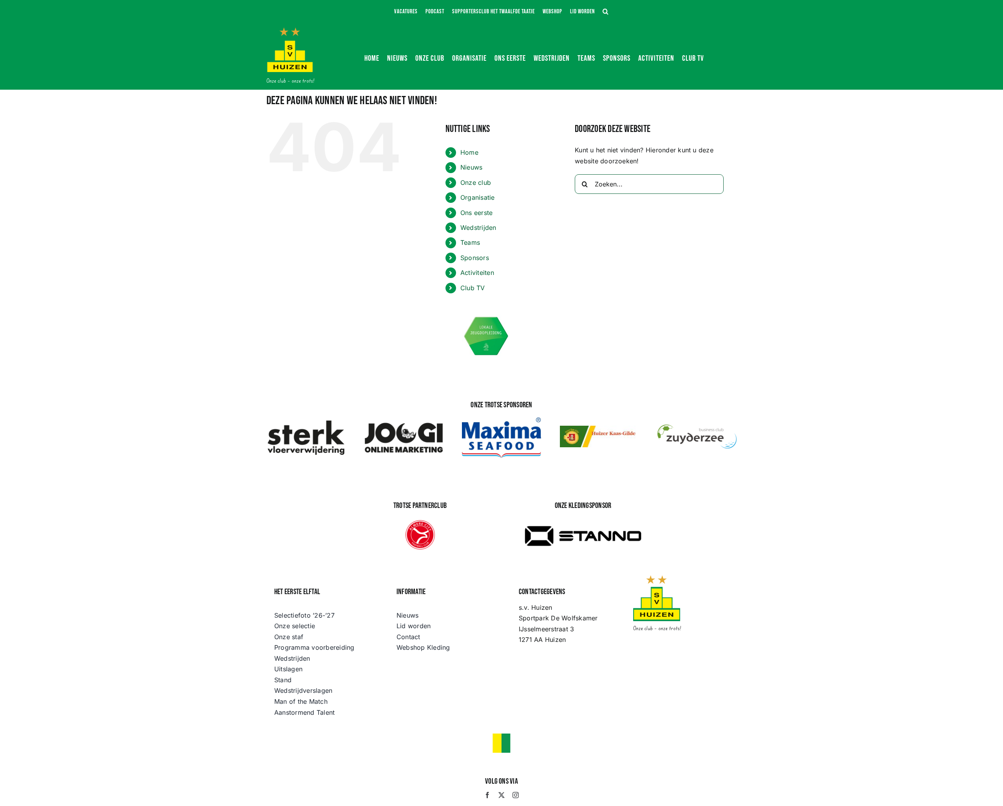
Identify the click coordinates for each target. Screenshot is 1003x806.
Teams (470, 242)
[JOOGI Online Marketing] (404, 422)
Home (469, 152)
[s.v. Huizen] (289, 30)
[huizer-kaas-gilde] (599, 429)
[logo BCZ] (697, 428)
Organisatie (477, 197)
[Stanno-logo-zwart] (583, 519)
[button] (606, 11)
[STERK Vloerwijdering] (306, 422)
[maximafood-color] (501, 421)
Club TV (472, 288)
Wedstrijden (478, 227)
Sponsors (474, 258)
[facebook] (487, 795)
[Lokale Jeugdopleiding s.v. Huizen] (486, 318)
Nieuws (471, 167)
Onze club (475, 182)
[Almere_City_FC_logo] (420, 523)
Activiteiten (477, 272)
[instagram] (515, 795)
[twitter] (501, 795)
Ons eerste (476, 213)
